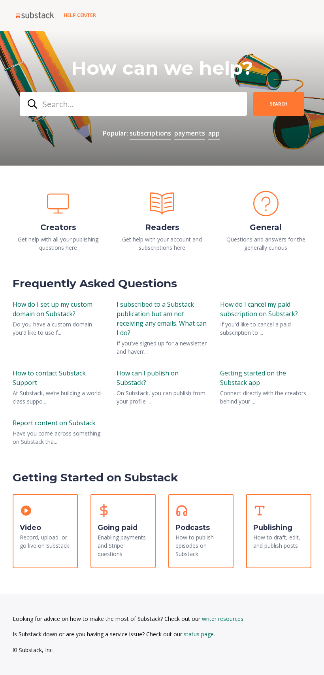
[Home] (35, 15)
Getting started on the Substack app (253, 378)
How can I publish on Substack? (148, 378)
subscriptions (150, 133)
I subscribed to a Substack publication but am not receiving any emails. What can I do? (162, 318)
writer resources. (223, 618)
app (214, 133)
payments (189, 133)
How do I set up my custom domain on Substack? (52, 309)
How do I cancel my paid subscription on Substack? (259, 309)
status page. (199, 634)
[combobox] (133, 104)
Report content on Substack (54, 423)
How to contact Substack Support (49, 378)
